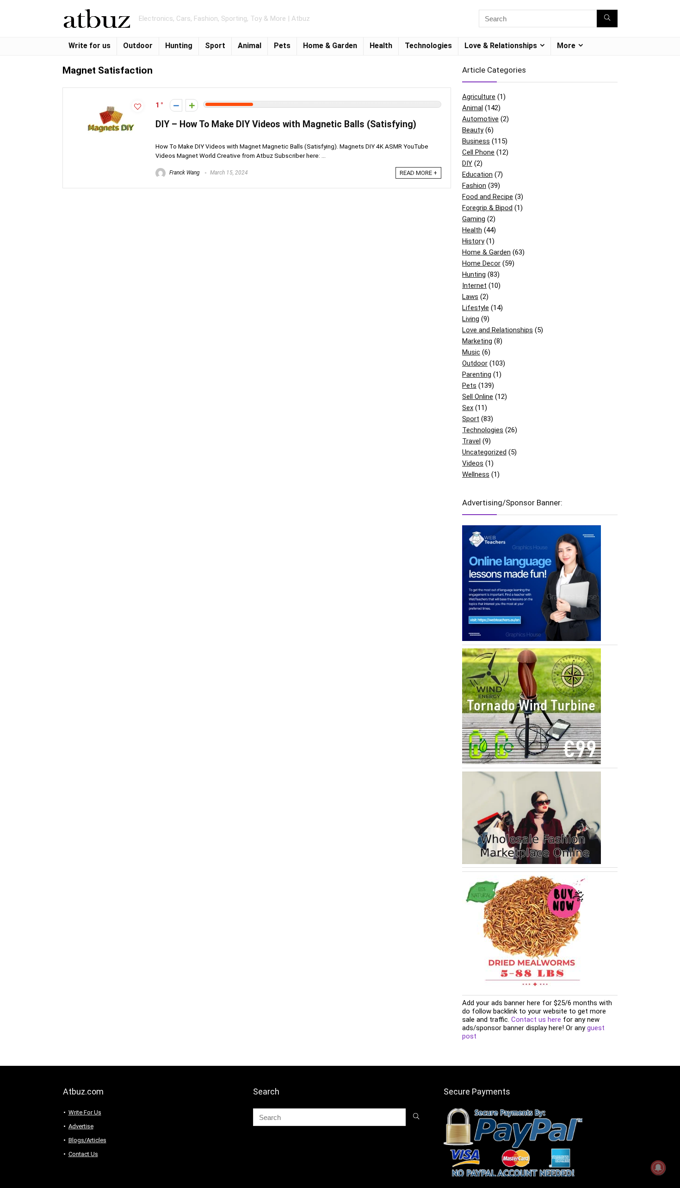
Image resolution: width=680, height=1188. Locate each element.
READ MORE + (418, 172)
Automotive (480, 119)
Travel (471, 441)
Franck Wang (184, 172)
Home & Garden (330, 45)
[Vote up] (191, 105)
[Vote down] (176, 105)
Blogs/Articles (87, 1140)
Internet (474, 285)
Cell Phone (478, 152)
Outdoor (138, 45)
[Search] (607, 18)
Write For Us (84, 1112)
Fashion (474, 185)
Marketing (477, 341)
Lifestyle (475, 308)
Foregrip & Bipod (487, 208)
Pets (282, 45)
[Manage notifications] (658, 1167)
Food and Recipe (487, 197)
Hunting (178, 45)
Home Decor (481, 263)
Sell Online (477, 396)
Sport (215, 45)
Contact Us (83, 1154)
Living (470, 319)
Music (471, 352)
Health (381, 45)
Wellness (475, 474)
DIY (467, 163)
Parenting (476, 374)
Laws (470, 296)
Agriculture (478, 97)
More (566, 45)
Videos (472, 463)
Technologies (428, 45)
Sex (467, 408)
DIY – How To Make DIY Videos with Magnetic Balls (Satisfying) (285, 124)
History (473, 241)
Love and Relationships (497, 330)
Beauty (472, 130)
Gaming (473, 219)
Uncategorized (484, 452)
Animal (249, 45)
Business (476, 141)
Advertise (80, 1126)
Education (477, 174)
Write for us (89, 45)
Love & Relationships (500, 45)
